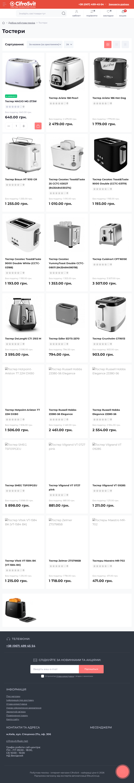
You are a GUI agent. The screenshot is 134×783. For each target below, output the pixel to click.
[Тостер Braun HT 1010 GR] (23, 155)
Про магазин (13, 696)
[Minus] (8, 126)
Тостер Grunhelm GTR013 (108, 338)
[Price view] (125, 44)
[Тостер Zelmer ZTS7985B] (67, 536)
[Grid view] (107, 44)
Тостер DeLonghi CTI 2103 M (23, 338)
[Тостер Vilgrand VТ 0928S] (110, 461)
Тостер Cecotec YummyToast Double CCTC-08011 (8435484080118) (66, 263)
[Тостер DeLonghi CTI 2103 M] (23, 314)
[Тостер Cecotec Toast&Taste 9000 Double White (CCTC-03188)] (23, 234)
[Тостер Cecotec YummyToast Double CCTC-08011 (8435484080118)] (67, 234)
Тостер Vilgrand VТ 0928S (108, 485)
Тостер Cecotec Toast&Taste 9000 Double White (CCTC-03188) (23, 263)
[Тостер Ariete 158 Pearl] (67, 73)
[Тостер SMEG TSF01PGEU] (23, 461)
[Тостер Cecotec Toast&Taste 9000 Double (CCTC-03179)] (110, 155)
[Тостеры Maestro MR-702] (110, 536)
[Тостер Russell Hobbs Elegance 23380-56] (110, 385)
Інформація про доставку (20, 700)
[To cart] (38, 126)
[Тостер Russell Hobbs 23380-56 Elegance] (67, 385)
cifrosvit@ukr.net (17, 741)
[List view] (116, 44)
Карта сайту (12, 719)
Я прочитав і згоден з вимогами (69, 676)
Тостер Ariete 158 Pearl (63, 98)
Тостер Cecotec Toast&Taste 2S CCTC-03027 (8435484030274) (67, 183)
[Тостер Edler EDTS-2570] (67, 314)
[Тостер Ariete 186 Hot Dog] (110, 73)
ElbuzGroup (93, 775)
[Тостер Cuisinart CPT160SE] (110, 234)
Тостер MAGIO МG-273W (21, 101)
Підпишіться (91, 669)
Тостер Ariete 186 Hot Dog (109, 98)
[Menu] (4, 4)
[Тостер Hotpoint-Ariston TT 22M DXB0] (23, 385)
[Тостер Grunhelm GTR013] (110, 314)
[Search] (64, 13)
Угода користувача (65, 676)
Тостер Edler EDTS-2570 (64, 338)
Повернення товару (17, 715)
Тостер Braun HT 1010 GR (21, 179)
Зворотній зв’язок (16, 711)
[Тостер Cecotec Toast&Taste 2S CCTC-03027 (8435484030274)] (67, 155)
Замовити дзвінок (119, 4)
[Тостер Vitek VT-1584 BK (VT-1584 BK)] (23, 536)
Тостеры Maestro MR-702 (108, 560)
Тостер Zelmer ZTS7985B (65, 560)
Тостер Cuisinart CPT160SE (109, 259)
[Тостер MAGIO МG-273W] (23, 73)
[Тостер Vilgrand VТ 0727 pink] (67, 461)
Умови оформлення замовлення (23, 707)
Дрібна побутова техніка (21, 22)
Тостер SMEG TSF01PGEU (21, 485)
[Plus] (23, 126)
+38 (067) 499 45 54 (20, 646)
